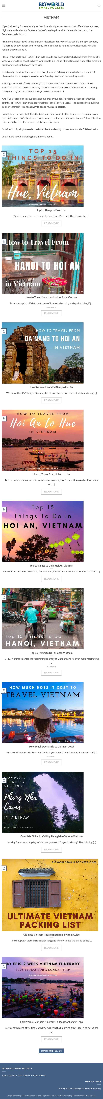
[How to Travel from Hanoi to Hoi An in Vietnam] (51, 263)
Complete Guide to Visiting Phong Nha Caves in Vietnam (51, 836)
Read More (51, 223)
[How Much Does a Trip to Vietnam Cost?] (51, 712)
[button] (4, 5)
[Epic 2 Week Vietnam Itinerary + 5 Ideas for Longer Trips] (51, 987)
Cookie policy (78, 1088)
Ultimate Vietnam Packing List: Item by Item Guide (51, 934)
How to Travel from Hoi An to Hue (51, 474)
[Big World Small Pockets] (51, 5)
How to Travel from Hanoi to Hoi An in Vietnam (51, 297)
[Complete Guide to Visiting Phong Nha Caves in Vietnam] (51, 802)
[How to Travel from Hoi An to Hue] (51, 440)
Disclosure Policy (93, 1088)
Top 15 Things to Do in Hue (51, 210)
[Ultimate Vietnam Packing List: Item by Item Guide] (51, 895)
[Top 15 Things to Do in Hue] (51, 176)
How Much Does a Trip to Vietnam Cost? (51, 746)
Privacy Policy (65, 1088)
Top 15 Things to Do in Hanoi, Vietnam (51, 652)
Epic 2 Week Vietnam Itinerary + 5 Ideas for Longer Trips (51, 1021)
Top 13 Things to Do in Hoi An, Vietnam (51, 565)
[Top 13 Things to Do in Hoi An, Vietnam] (51, 531)
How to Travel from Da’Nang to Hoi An (51, 386)
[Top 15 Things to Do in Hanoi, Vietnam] (51, 618)
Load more (51, 1051)
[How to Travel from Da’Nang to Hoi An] (51, 353)
